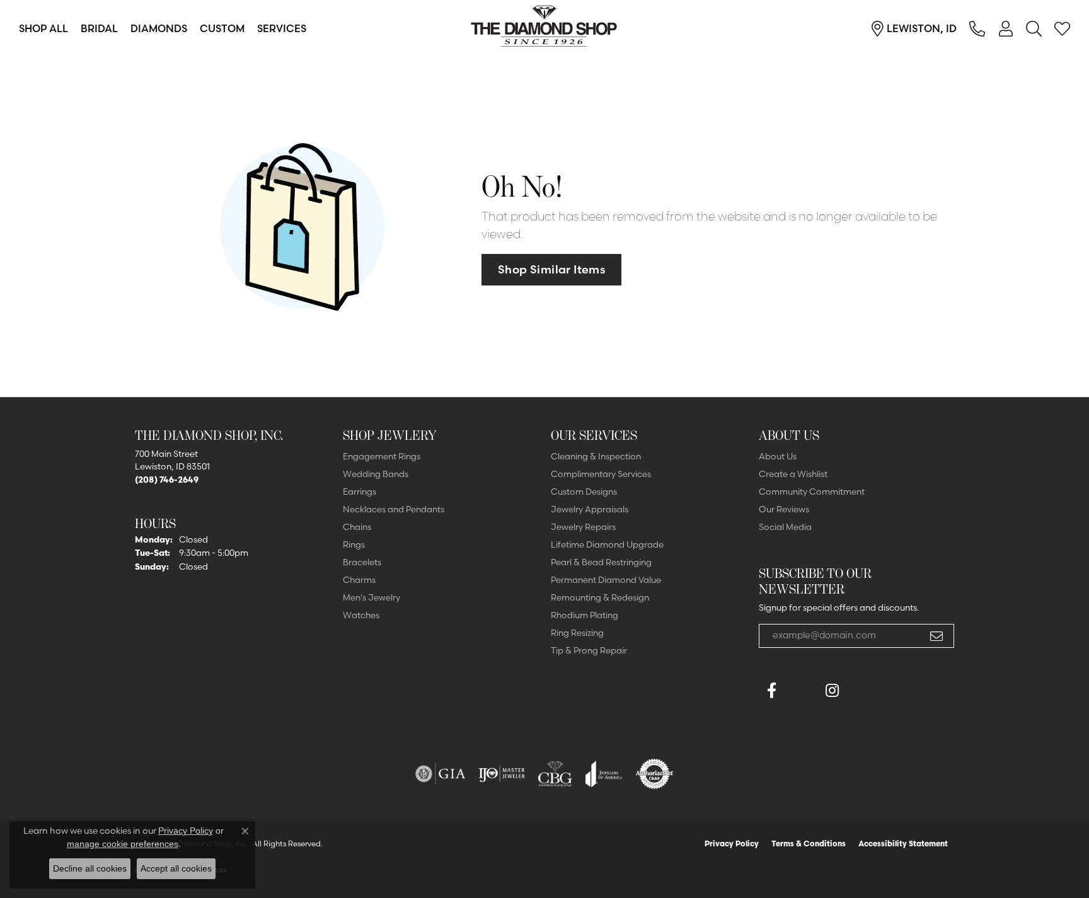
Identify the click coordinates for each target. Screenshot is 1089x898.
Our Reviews (784, 509)
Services (281, 28)
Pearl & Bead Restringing (601, 562)
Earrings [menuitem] (359, 491)
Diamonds (158, 28)
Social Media (785, 527)
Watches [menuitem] (361, 615)
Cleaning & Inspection (596, 456)
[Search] (1034, 28)
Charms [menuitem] (359, 580)
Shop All (43, 28)
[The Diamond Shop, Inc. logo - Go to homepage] (544, 28)
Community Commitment (812, 491)
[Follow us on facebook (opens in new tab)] (771, 690)
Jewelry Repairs (583, 527)
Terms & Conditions (808, 843)
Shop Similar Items (551, 269)
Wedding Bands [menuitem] (375, 474)
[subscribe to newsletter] (936, 636)
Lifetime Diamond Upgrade (607, 544)
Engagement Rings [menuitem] (381, 456)
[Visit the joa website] (603, 774)
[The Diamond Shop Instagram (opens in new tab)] (862, 690)
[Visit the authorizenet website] (654, 774)
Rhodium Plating (584, 615)
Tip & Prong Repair (589, 650)
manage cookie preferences (122, 844)
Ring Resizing (577, 633)
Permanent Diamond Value (606, 580)
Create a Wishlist (793, 474)
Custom (222, 28)
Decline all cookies (90, 868)
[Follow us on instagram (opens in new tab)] (831, 690)
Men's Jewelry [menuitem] (371, 597)
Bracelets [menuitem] (362, 562)
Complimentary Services (601, 474)
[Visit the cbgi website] (555, 774)
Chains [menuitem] (357, 527)
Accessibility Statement (903, 843)
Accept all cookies (176, 868)
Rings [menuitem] (354, 544)
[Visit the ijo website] (502, 774)
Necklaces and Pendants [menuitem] (393, 509)
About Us (778, 456)
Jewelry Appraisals (589, 509)
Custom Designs (584, 491)
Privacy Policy (732, 843)
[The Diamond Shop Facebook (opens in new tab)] (801, 690)
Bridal (99, 28)
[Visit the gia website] (440, 774)
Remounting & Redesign (600, 597)
